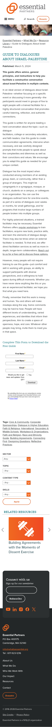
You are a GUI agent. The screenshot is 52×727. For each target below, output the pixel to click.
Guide (6, 438)
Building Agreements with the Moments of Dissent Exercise (25, 547)
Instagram (21, 609)
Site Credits (8, 714)
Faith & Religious (11, 428)
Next (48, 530)
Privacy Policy (23, 714)
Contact (7, 687)
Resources (8, 681)
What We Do (30, 40)
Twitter (34, 609)
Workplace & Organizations (34, 431)
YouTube (8, 609)
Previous (4, 530)
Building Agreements (21, 438)
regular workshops (28, 227)
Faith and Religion (12, 434)
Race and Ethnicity (31, 434)
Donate (43, 19)
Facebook (27, 609)
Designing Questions (19, 441)
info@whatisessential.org (15, 649)
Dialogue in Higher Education (33, 425)
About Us (7, 660)
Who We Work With (13, 670)
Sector (7, 454)
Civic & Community (19, 422)
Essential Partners (12, 40)
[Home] (26, 9)
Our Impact (8, 676)
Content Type (10, 478)
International (27, 428)
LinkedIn (14, 609)
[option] (26, 535)
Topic (6, 466)
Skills (6, 489)
